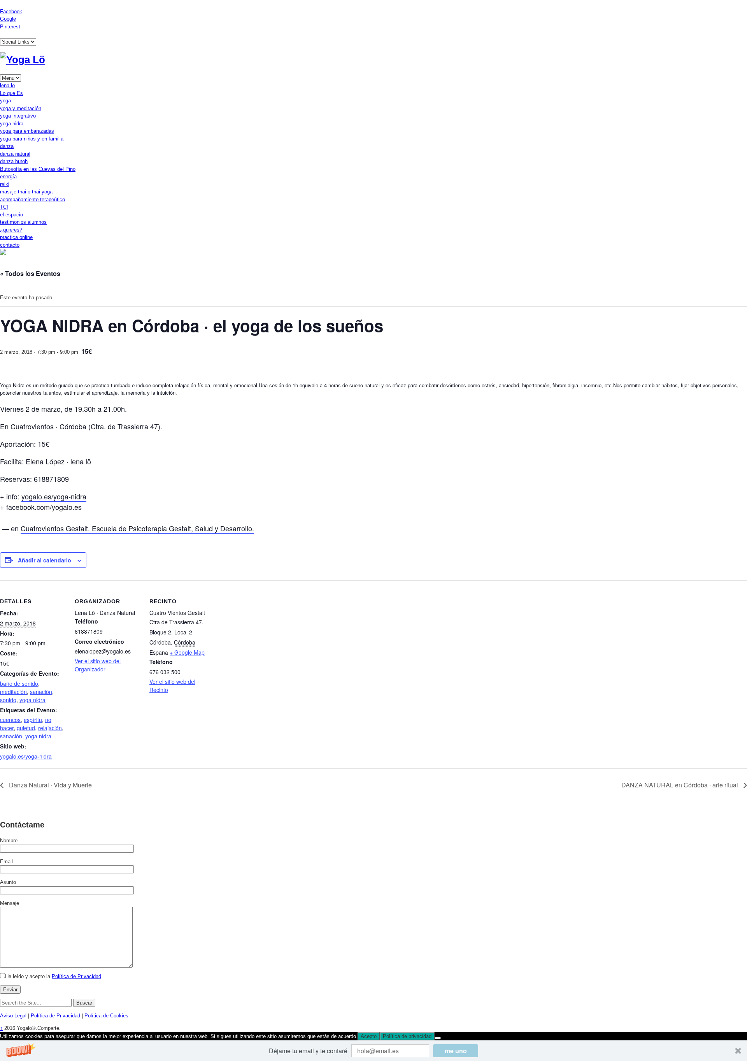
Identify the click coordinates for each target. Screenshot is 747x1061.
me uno (456, 1050)
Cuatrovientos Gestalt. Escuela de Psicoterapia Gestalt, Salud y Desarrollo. (137, 528)
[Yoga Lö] (22, 59)
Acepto (369, 1036)
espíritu (33, 720)
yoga (5, 101)
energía (8, 176)
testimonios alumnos (23, 222)
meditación (13, 692)
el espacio (11, 215)
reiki (4, 184)
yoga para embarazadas (27, 131)
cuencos (10, 720)
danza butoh (14, 161)
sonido (8, 700)
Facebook (11, 11)
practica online (16, 237)
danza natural (15, 154)
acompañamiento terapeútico (32, 199)
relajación (50, 728)
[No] (438, 1038)
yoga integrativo (18, 116)
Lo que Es (11, 93)
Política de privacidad (407, 1036)
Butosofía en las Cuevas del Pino (37, 169)
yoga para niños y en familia (31, 139)
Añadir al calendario (44, 560)
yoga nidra (11, 123)
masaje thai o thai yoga (26, 192)
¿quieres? (11, 230)
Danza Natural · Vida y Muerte (49, 784)
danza (7, 146)
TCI (4, 207)
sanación (41, 692)
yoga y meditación (20, 108)
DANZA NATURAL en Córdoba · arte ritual (680, 784)
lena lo (7, 85)
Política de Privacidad (76, 976)
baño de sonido (19, 683)
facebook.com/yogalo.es (44, 507)
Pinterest (10, 27)
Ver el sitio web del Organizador (98, 665)
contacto (9, 245)
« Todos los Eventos (30, 273)
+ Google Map (187, 652)
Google (8, 19)
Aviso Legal (13, 1016)
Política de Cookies (106, 1016)
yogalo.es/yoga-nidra (53, 496)
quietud (26, 728)
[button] (373, 1050)
